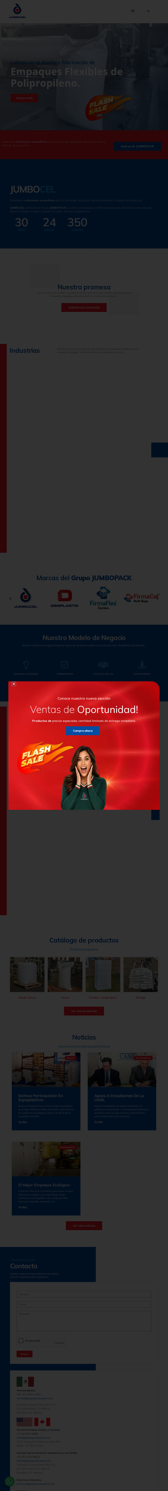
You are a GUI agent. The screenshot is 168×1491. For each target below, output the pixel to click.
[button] (13, 683)
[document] (84, 745)
